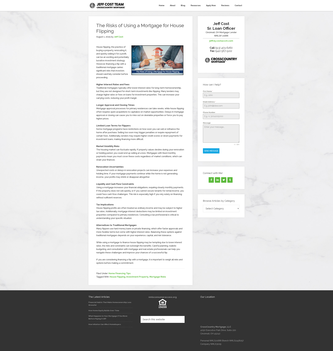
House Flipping (117, 277)
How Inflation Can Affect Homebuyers (104, 324)
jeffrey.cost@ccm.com (221, 41)
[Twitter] (223, 180)
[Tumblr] (230, 180)
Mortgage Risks (157, 277)
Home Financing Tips (119, 273)
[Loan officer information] (221, 61)
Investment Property (137, 277)
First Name (208, 91)
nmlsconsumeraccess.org (163, 297)
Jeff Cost (111, 5)
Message (207, 123)
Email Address (209, 102)
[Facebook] (211, 180)
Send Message (211, 151)
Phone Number (209, 112)
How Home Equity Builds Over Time (103, 311)
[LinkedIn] (217, 180)
